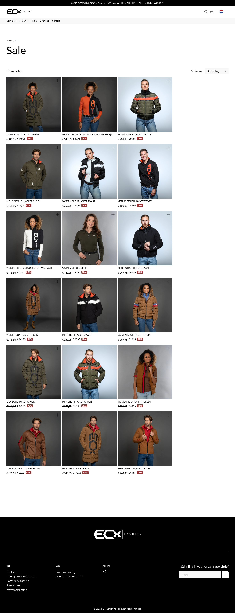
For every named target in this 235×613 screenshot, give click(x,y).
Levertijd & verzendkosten (21, 576)
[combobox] (224, 11)
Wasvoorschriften (16, 590)
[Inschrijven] (225, 574)
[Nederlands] (224, 11)
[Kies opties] (57, 80)
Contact (56, 20)
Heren (23, 20)
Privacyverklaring (65, 572)
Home (9, 41)
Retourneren (13, 585)
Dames (9, 20)
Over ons (44, 20)
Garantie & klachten (17, 581)
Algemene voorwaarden (69, 576)
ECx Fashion (107, 608)
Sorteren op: (197, 71)
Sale (34, 20)
